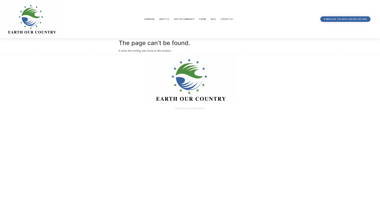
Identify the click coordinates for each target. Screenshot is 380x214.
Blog (213, 19)
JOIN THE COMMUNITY (184, 19)
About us (164, 19)
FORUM (202, 19)
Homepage (149, 19)
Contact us (227, 19)
